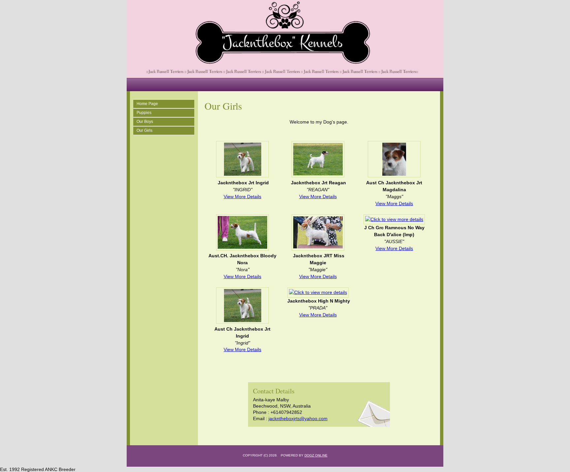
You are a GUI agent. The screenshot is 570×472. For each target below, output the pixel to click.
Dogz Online (316, 455)
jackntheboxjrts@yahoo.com (298, 418)
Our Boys (145, 121)
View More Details (242, 196)
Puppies (144, 112)
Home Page (147, 103)
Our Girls (144, 130)
